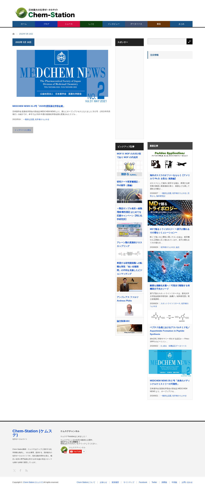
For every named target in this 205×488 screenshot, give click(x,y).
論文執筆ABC (123, 321)
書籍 (159, 24)
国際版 (164, 482)
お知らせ (103, 482)
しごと (91, 24)
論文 (177, 247)
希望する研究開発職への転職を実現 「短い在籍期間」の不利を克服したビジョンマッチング (129, 268)
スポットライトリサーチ (170, 303)
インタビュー (114, 24)
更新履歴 (115, 482)
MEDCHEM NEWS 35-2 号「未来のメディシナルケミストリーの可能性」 (170, 382)
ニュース (69, 24)
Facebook (143, 482)
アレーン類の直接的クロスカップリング (129, 244)
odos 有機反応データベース (175, 346)
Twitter (154, 482)
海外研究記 (160, 196)
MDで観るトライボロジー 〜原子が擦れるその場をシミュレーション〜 (170, 231)
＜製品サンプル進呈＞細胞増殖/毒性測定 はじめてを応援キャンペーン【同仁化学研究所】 (129, 213)
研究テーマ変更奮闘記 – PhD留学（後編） (128, 183)
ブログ (46, 24)
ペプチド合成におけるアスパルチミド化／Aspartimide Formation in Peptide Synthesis (170, 330)
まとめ (181, 24)
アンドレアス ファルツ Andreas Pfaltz (128, 299)
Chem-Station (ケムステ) (32, 433)
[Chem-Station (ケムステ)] (45, 12)
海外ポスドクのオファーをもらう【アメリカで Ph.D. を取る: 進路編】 (170, 177)
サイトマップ (129, 482)
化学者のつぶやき (42, 119)
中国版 (174, 482)
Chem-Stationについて (86, 482)
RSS (26, 470)
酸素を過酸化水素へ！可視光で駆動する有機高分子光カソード (170, 287)
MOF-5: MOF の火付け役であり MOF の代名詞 (129, 155)
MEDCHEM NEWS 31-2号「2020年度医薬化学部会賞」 (38, 106)
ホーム (24, 24)
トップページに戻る (23, 130)
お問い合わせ (187, 482)
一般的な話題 (28, 119)
